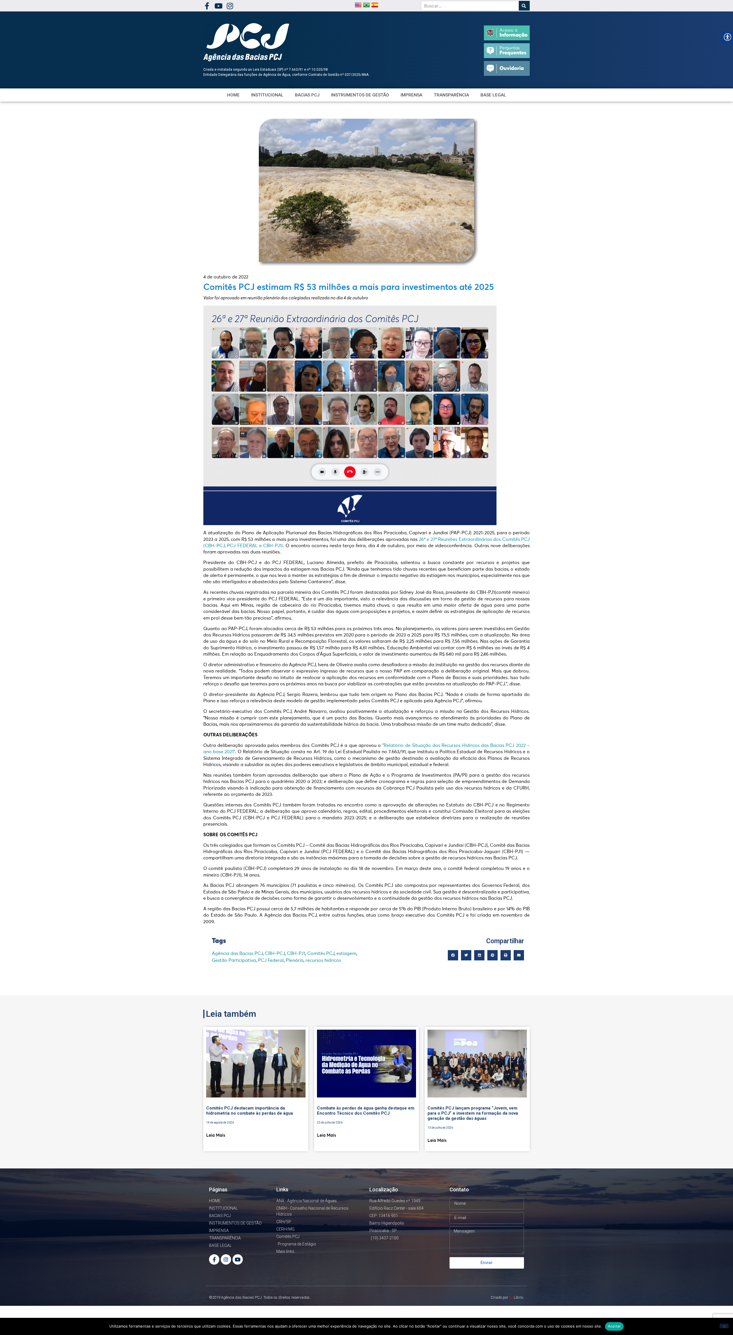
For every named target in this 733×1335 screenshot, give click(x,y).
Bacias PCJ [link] (307, 95)
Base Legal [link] (493, 95)
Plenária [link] (295, 960)
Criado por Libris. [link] (507, 1297)
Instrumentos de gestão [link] (360, 95)
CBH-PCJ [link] (275, 953)
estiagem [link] (346, 953)
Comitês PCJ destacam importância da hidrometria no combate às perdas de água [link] (249, 1110)
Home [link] (233, 95)
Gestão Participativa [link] (234, 960)
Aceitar (614, 1326)
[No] (724, 1326)
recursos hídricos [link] (323, 960)
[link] (206, 5)
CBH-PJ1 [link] (296, 953)
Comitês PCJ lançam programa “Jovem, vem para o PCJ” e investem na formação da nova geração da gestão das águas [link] (472, 1113)
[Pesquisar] (524, 6)
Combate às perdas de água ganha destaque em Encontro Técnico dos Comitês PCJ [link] (365, 1110)
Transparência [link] (451, 95)
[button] (453, 955)
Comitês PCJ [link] (320, 953)
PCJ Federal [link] (271, 960)
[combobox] (470, 6)
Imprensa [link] (411, 95)
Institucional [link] (267, 95)
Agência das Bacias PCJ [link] (237, 953)
